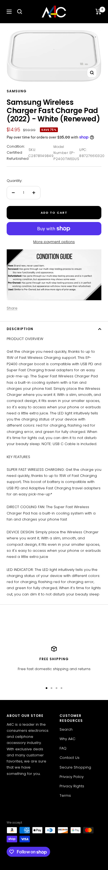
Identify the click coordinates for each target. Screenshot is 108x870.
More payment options (54, 241)
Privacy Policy (72, 776)
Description (20, 328)
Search (66, 729)
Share (12, 308)
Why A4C (67, 738)
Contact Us (69, 757)
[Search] (19, 11)
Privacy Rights (72, 786)
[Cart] (98, 11)
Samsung (17, 91)
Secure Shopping (75, 767)
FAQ (63, 748)
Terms (65, 795)
